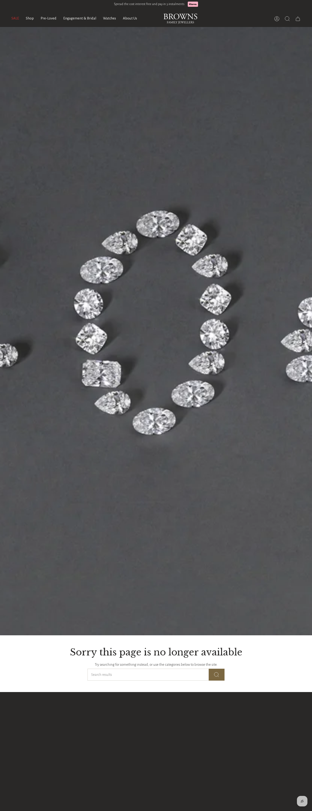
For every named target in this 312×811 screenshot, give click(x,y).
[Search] (217, 675)
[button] (29, 19)
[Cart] (298, 19)
